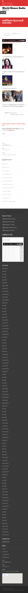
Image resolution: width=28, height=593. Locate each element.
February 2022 (5, 423)
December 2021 (5, 429)
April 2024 (4, 349)
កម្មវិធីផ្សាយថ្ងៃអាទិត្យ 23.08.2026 (8, 219)
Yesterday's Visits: (5, 174)
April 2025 (4, 314)
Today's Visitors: (5, 171)
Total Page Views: (5, 198)
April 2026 (4, 280)
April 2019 (4, 520)
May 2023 (4, 380)
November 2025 (5, 294)
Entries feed (5, 552)
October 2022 (5, 400)
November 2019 (5, 500)
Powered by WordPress (6, 590)
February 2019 (5, 526)
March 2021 (4, 454)
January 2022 (5, 426)
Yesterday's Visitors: (6, 177)
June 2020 (4, 480)
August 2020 (4, 474)
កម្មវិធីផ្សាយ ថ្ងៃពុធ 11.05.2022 (10, 113)
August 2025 (4, 303)
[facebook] (3, 2)
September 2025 (5, 300)
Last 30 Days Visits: (6, 184)
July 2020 (4, 477)
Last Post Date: (5, 201)
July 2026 (4, 271)
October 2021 (5, 434)
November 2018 (5, 535)
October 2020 (5, 469)
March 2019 (4, 523)
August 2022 (4, 406)
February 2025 (5, 320)
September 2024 (5, 334)
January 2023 (5, 391)
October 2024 (5, 331)
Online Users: (5, 164)
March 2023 (4, 386)
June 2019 (4, 515)
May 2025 (4, 311)
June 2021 (4, 446)
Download (19, 43)
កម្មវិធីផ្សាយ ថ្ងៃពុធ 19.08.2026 (8, 230)
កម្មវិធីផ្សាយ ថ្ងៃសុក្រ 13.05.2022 (18, 114)
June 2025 (4, 308)
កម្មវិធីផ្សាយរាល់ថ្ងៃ (16, 33)
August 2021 (4, 440)
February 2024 (5, 354)
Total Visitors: (5, 194)
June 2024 (4, 343)
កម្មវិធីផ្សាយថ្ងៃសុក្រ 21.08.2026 (8, 225)
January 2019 (4, 529)
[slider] (23, 40)
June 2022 (4, 412)
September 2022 (5, 403)
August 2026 (4, 268)
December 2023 (5, 360)
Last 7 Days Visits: (6, 181)
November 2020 (5, 466)
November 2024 (5, 328)
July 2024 (4, 340)
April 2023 (4, 383)
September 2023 (5, 369)
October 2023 (5, 366)
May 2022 (4, 414)
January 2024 (4, 357)
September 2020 (5, 472)
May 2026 (4, 277)
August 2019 (4, 509)
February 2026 (5, 286)
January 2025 (5, 323)
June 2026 (4, 274)
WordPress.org (6, 557)
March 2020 (4, 489)
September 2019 (5, 506)
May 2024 (4, 346)
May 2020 (4, 483)
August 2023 (4, 371)
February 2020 (5, 492)
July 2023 (4, 374)
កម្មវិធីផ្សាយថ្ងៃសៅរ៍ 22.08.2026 (8, 222)
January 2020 (5, 495)
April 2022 (4, 417)
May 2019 (4, 517)
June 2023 (4, 377)
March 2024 (4, 351)
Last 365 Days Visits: (6, 188)
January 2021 (4, 460)
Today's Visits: (5, 167)
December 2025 (5, 291)
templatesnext (22, 590)
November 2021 (5, 432)
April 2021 (4, 452)
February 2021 (5, 457)
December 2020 (5, 463)
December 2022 (5, 394)
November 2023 (5, 363)
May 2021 (4, 449)
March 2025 (4, 317)
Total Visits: (4, 191)
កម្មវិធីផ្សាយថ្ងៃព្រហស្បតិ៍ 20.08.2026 (9, 227)
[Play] (4, 40)
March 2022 (4, 420)
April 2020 (4, 486)
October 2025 (5, 297)
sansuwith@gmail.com (6, 145)
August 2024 (4, 337)
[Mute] (20, 40)
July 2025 (4, 306)
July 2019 (4, 512)
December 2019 (5, 497)
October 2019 (5, 503)
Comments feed (6, 554)
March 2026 (4, 283)
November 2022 (5, 397)
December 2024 (5, 326)
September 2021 (5, 437)
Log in (4, 549)
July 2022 (4, 409)
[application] (14, 40)
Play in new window (11, 43)
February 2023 (5, 389)
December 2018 (5, 532)
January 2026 (4, 288)
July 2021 (4, 443)
